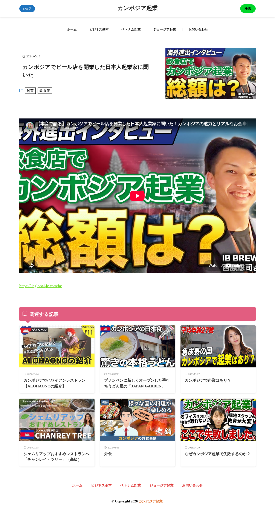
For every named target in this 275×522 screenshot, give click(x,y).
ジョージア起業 (164, 29)
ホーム (72, 29)
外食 (108, 454)
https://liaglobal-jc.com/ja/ (40, 286)
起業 (30, 91)
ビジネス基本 (99, 29)
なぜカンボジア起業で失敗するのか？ (218, 454)
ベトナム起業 (131, 29)
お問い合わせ (198, 29)
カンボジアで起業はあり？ (208, 380)
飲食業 (44, 91)
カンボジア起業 (138, 8)
